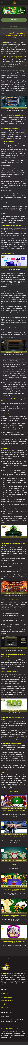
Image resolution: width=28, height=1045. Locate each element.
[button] (2, 2)
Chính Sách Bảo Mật (6, 994)
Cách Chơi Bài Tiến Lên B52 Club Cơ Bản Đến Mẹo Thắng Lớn (14, 811)
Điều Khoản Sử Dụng (6, 997)
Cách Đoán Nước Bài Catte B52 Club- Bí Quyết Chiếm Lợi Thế (14, 837)
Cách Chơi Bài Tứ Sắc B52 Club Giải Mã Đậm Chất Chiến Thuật (14, 890)
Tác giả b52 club (5, 1007)
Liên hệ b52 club (5, 1004)
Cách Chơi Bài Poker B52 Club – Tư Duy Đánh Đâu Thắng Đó (14, 863)
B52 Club (3, 973)
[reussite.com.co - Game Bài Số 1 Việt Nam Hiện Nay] (14, 2)
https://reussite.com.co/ (12, 1028)
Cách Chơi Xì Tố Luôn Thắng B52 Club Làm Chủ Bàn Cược (14, 916)
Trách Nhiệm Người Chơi (7, 1000)
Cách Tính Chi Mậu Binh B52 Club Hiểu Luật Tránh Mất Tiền (14, 942)
